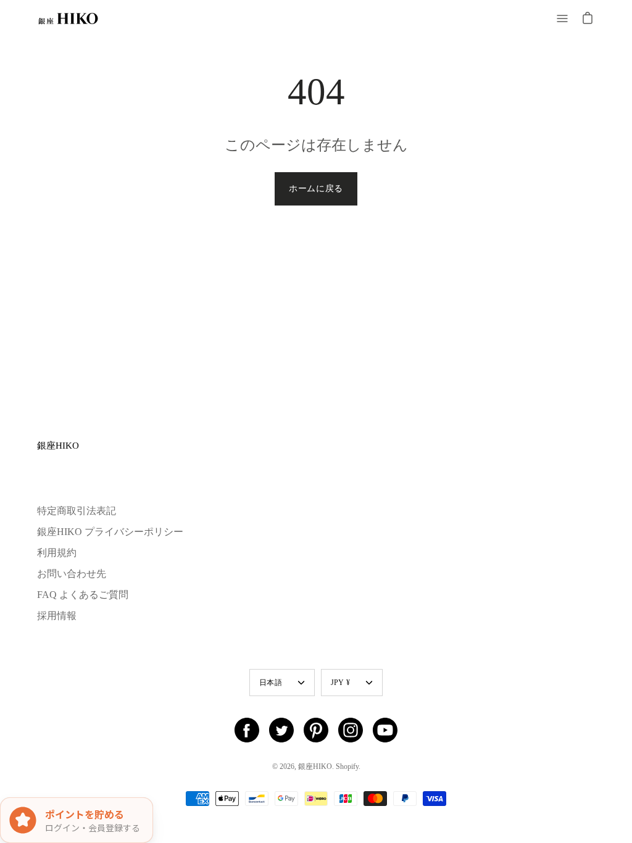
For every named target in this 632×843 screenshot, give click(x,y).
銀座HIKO (58, 445)
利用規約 (57, 552)
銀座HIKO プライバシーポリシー (110, 531)
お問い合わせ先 (71, 573)
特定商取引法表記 (76, 510)
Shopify (347, 766)
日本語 (270, 682)
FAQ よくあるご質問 (82, 594)
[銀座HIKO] (68, 18)
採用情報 (57, 615)
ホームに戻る (316, 188)
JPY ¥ (340, 682)
